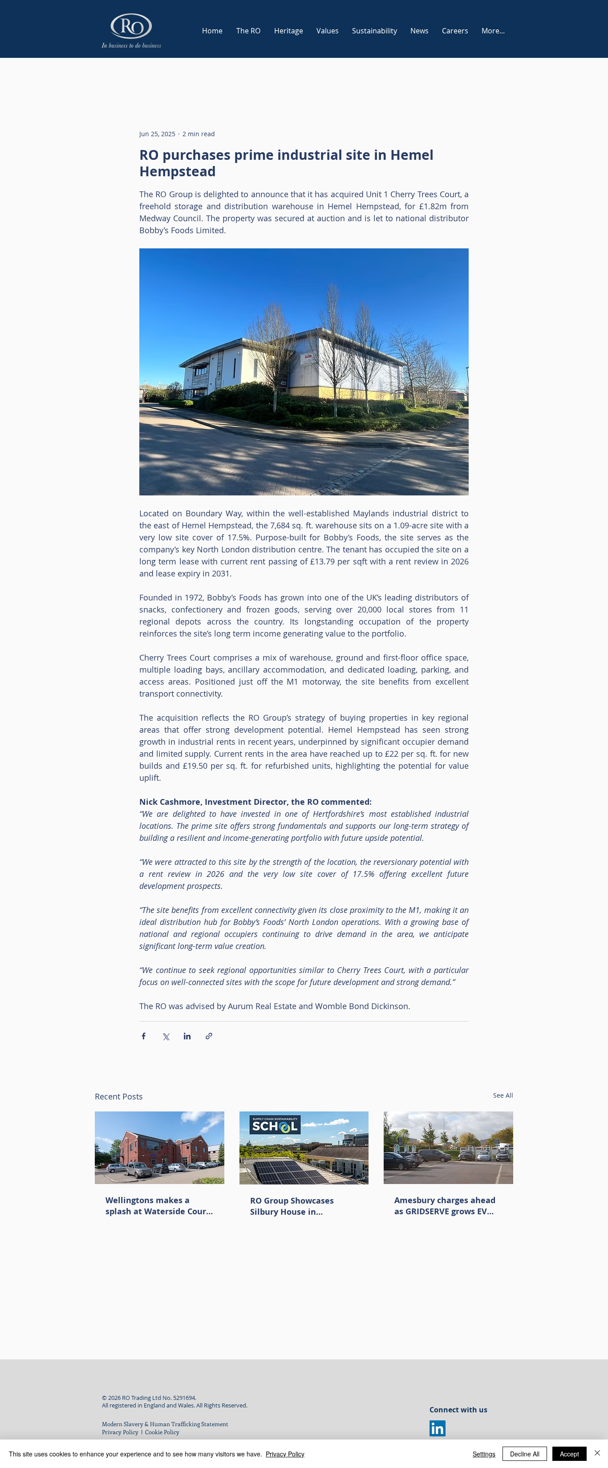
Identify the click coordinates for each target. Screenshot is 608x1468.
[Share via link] (209, 1036)
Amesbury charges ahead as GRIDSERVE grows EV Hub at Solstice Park (444, 1206)
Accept (569, 1453)
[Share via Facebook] (143, 1036)
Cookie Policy (163, 1432)
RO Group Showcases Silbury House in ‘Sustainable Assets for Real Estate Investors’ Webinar (295, 1206)
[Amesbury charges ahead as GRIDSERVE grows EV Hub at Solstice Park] (448, 1147)
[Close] (597, 1454)
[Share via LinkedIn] (187, 1036)
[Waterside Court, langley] (159, 1147)
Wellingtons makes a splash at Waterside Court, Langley (158, 1206)
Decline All (524, 1453)
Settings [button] (484, 1453)
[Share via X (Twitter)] (165, 1036)
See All (503, 1095)
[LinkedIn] (438, 1428)
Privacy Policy (120, 1432)
